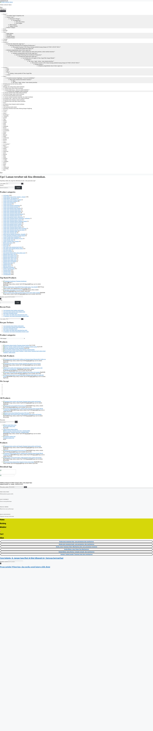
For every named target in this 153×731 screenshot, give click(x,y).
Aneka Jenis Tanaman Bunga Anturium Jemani (15, 221)
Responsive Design (14, 18)
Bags (4, 145)
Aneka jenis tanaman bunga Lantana (12, 224)
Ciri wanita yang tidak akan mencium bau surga (15, 314)
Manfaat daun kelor (8, 263)
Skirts (4, 125)
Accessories (6, 130)
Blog (7, 72)
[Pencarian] (16, 422)
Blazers (5, 154)
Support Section (14, 26)
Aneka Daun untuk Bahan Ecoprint (12, 199)
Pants (4, 141)
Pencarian (2, 420)
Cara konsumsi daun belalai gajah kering (13, 310)
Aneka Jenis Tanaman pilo (9, 232)
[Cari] (22, 184)
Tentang (5, 39)
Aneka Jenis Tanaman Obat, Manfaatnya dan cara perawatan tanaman (76, 546)
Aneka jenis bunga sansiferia (10, 201)
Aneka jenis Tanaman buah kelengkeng (13, 214)
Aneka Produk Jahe (8, 240)
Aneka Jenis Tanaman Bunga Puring (12, 227)
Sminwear (5, 151)
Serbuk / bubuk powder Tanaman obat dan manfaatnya (77, 554)
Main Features (13, 24)
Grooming (5, 168)
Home (4, 14)
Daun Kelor (6, 244)
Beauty (5, 139)
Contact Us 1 (6, 85)
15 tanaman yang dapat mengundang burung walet (16, 316)
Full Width (9, 35)
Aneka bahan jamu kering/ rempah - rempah (14, 197)
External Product (10, 37)
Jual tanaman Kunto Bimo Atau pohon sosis (14, 253)
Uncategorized (16, 20)
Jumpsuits (5, 126)
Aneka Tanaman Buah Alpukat (11, 241)
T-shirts (5, 160)
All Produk (6, 195)
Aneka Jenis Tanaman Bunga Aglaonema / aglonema (16, 218)
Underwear (6, 137)
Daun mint (6, 245)
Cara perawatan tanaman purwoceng (12, 95)
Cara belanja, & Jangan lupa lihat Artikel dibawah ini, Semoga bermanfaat (31, 558)
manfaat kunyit (7, 264)
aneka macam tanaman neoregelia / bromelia (14, 234)
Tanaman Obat (7, 273)
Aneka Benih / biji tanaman (10, 198)
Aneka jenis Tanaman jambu (10, 231)
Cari (1, 300)
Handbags (5, 115)
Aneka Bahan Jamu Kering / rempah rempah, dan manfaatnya (76, 552)
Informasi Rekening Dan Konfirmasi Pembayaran (22, 45)
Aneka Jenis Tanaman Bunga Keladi (12, 222)
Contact (8, 74)
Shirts (4, 136)
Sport (4, 133)
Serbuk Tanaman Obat (9, 268)
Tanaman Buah (7, 270)
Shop (4, 32)
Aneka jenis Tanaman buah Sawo (11, 215)
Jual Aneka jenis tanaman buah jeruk (12, 247)
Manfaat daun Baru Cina (9, 254)
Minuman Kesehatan (8, 267)
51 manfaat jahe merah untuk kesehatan (13, 88)
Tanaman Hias (6, 271)
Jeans (4, 123)
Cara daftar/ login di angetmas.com (15, 15)
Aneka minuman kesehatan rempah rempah (14, 235)
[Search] (0, 298)
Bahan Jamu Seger (8, 242)
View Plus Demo (20, 21)
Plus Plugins (19, 23)
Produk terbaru (39, 64)
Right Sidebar (9, 33)
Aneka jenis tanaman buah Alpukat (12, 208)
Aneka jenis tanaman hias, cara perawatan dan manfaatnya (76, 541)
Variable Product (10, 36)
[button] (1, 7)
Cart (7, 70)
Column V (6, 116)
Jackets (5, 117)
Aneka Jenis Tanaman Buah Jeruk (11, 212)
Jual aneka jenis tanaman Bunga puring (13, 248)
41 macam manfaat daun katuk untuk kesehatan (15, 92)
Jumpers (5, 158)
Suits (4, 155)
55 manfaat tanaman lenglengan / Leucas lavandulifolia (20, 78)
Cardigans (5, 161)
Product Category (10, 27)
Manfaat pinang (7, 265)
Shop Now (6, 105)
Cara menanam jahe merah (10, 107)
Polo (4, 170)
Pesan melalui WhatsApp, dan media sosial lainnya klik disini (25, 567)
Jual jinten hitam (7, 250)
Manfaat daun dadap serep (9, 260)
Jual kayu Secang (7, 251)
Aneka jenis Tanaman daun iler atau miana (14, 230)
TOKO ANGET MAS (5, 5)
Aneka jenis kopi (7, 204)
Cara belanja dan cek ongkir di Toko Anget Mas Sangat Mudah (38, 58)
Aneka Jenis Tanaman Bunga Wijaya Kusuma (14, 228)
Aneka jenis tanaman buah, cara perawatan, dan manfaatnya (76, 544)
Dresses (5, 110)
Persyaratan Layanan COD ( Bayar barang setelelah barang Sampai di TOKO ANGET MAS (36, 47)
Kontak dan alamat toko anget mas (15, 44)
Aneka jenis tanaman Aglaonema (11, 205)
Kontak (5, 40)
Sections (5, 67)
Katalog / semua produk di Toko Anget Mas (21, 73)
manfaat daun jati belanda (9, 261)
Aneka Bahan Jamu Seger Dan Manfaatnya (76, 549)
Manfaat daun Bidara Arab (10, 257)
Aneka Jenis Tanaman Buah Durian (12, 211)
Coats (4, 111)
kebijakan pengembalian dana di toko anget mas (18, 50)
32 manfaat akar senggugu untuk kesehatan (17, 91)
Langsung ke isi (4, 0)
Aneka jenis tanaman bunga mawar (12, 225)
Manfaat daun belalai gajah (10, 255)
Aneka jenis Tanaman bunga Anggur (12, 219)
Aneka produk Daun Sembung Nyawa (13, 238)
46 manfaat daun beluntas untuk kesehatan (13, 100)
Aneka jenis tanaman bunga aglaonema (13, 217)
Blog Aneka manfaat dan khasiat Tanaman (20, 79)
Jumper (5, 122)
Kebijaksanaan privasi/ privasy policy (12, 84)
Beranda (5, 30)
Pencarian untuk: (4, 487)
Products (5, 42)
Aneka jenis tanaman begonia (10, 207)
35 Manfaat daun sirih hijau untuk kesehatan (14, 101)
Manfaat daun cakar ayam (9, 258)
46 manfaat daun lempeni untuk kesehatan (13, 104)
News (4, 102)
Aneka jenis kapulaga (8, 202)
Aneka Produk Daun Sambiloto (11, 237)
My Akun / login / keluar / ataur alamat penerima (41, 61)
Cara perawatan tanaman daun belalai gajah (14, 311)
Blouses (5, 135)
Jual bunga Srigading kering (10, 313)
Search (1, 185)
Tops (4, 119)
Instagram (28, 59)
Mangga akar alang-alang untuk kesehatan (13, 86)
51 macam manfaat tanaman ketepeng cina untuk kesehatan (18, 97)
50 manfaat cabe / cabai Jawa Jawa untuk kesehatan (16, 98)
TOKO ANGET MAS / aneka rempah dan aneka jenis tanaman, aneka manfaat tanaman (32, 51)
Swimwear (6, 129)
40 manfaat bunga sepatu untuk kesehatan (13, 94)
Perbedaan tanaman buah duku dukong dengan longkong (17, 108)
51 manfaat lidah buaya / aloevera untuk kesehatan (16, 89)
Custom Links (9, 17)
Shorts (4, 120)
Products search (4, 297)
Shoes (4, 113)
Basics (4, 127)
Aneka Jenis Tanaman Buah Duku (11, 209)
